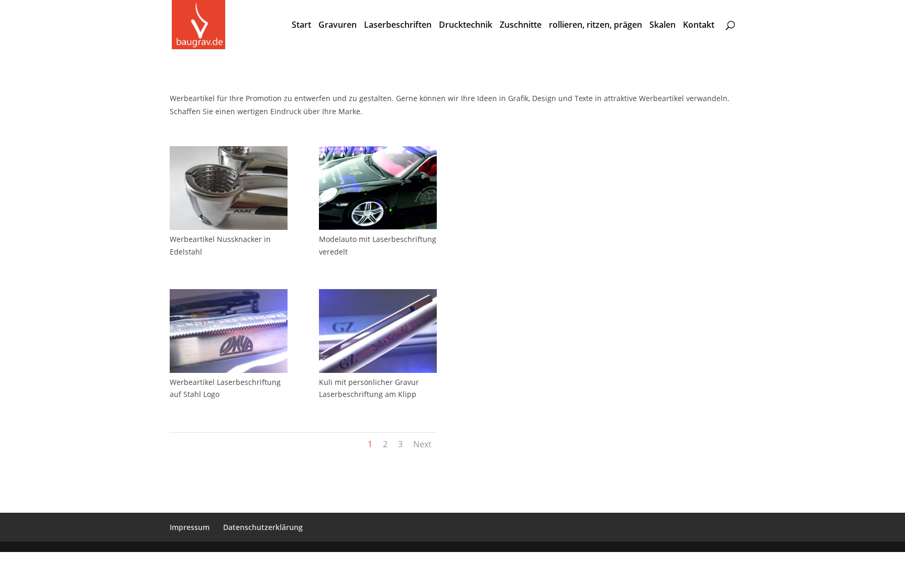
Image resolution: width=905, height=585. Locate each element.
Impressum (189, 527)
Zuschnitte (521, 25)
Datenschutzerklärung (263, 527)
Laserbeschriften (398, 25)
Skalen (662, 25)
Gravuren (337, 25)
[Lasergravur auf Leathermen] (229, 370)
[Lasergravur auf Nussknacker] (229, 227)
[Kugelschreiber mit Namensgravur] (378, 370)
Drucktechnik (465, 25)
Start (301, 25)
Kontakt (698, 25)
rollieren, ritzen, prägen (595, 25)
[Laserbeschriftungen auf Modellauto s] (378, 227)
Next (422, 444)
